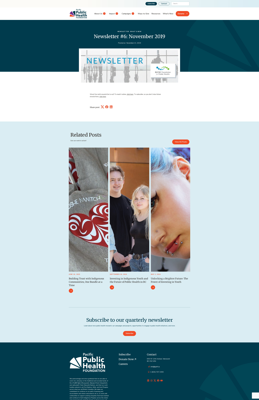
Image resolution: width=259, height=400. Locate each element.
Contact (164, 4)
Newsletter (123, 31)
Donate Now (126, 359)
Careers (123, 364)
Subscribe (151, 4)
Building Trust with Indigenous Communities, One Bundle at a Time (86, 282)
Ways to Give (143, 13)
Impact (112, 13)
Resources (156, 13)
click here (130, 94)
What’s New (135, 31)
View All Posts (181, 142)
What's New (168, 13)
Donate (181, 13)
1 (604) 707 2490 (157, 372)
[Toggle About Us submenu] (104, 14)
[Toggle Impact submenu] (116, 14)
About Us (98, 13)
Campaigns (126, 13)
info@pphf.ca (155, 367)
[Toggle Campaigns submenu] (132, 14)
